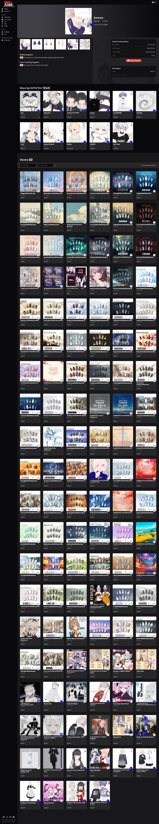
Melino (69, 144)
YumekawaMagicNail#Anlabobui (123, 544)
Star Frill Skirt (95, 770)
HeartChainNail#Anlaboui (122, 575)
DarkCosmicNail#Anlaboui (122, 288)
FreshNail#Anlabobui (28, 575)
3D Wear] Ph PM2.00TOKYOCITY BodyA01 (98, 803)
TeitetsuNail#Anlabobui (75, 383)
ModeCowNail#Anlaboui (98, 352)
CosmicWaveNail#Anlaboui (76, 257)
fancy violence (49, 803)
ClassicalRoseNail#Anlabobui (146, 224)
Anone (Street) (49, 144)
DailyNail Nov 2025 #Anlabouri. (122, 448)
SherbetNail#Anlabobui (145, 513)
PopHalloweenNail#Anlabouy (76, 480)
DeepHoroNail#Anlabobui (99, 383)
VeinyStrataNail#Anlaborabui (122, 320)
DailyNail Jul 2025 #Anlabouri (146, 544)
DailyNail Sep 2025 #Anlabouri (122, 512)
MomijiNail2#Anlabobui (29, 481)
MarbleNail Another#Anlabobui (143, 383)
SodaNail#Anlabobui (28, 544)
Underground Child (73, 112)
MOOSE (92, 144)
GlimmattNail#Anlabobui (76, 606)
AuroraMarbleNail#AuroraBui (122, 638)
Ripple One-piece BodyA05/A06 (26, 771)
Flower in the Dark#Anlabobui (99, 544)
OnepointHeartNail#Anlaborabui (31, 606)
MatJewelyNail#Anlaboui (53, 513)
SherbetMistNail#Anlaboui (53, 257)
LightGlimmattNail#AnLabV (123, 224)
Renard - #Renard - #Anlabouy (27, 639)
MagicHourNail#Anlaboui (99, 638)
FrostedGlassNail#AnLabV (99, 224)
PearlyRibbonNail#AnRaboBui (122, 480)
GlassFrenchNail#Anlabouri (52, 415)
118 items (105, 21)
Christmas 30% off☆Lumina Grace (98, 671)
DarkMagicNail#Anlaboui (76, 448)
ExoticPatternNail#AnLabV (76, 193)
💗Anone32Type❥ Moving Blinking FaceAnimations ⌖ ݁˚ (99, 481)
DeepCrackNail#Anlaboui (76, 320)
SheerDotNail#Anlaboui (145, 257)
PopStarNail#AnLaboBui (98, 257)
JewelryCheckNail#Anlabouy (146, 320)
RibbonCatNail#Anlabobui (99, 320)
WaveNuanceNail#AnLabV (53, 193)
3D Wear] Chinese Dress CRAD (76, 802)
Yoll (22, 113)
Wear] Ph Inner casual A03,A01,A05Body (142, 770)
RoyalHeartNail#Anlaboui (99, 575)
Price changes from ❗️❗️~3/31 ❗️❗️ (75, 289)
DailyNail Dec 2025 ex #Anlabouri (96, 416)
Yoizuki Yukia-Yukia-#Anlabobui (50, 448)
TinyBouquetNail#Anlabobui (30, 288)
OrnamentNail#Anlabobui (30, 415)
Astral (92, 113)
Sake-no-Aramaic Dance (145, 737)
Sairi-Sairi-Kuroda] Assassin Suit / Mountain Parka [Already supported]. (30, 738)
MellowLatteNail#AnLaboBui (30, 320)
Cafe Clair (140, 671)
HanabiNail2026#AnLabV (122, 193)
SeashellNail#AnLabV (28, 224)
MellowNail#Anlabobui (29, 448)
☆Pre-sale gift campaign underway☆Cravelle (97, 607)
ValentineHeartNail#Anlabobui (30, 351)
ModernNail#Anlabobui (145, 606)
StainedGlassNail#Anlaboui (122, 257)
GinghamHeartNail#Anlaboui (53, 638)
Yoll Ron (139, 113)
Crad (22, 144)
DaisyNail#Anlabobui (28, 671)
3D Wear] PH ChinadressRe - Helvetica (97, 704)
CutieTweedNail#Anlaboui (30, 257)
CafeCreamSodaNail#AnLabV (100, 193)
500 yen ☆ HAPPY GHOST (121, 671)
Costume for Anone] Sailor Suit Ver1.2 (52, 770)
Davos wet (47, 704)
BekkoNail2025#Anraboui (76, 513)
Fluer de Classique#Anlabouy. (53, 671)
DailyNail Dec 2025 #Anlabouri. (122, 415)
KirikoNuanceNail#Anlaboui (99, 512)
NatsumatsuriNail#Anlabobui (53, 575)
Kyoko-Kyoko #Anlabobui (76, 638)
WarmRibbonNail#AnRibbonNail (100, 448)
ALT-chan (116, 144)
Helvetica (47, 113)
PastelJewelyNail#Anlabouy (76, 351)
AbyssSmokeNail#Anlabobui (123, 352)
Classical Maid (72, 704)
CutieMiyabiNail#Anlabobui (29, 383)
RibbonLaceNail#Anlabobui (53, 544)
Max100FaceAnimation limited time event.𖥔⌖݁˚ (75, 671)
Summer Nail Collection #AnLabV (74, 225)
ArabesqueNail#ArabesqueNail (54, 320)
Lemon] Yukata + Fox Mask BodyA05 (98, 737)
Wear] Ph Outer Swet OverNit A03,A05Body (121, 770)
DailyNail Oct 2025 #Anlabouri (146, 480)
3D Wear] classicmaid (28, 803)
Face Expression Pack (121, 704)
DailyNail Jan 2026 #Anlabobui (53, 383)
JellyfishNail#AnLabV (144, 193)
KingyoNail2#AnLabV (28, 193)
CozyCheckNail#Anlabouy (146, 415)
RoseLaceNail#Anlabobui (53, 606)
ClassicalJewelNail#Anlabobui (30, 512)
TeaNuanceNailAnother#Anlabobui (78, 415)
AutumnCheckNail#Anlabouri (146, 448)
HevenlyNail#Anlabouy (145, 288)
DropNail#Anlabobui (120, 606)
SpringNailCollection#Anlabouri (54, 288)
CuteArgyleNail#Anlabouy (122, 383)
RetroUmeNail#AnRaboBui (146, 352)
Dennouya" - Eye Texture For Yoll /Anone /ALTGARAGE (53, 737)
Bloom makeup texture (98, 288)
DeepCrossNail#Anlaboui (53, 481)
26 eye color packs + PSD (75, 737)
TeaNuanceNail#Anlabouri (76, 575)
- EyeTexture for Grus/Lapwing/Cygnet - (27, 704)
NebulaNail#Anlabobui (75, 544)
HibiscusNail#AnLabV (51, 224)
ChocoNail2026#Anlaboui (53, 352)
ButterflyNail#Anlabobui (145, 638)
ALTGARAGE (117, 113)
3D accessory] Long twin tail (76, 770)
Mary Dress (117, 737)
